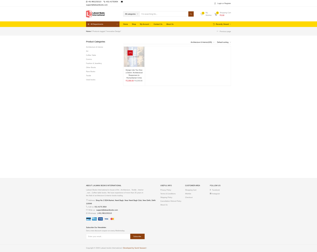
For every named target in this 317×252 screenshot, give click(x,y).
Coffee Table (91, 55)
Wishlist (188, 194)
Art (87, 51)
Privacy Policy (165, 190)
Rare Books (90, 71)
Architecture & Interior (94, 47)
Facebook (216, 190)
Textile (88, 76)
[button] (131, 14)
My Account (144, 24)
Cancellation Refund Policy (170, 201)
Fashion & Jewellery (94, 63)
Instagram (216, 194)
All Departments (97, 24)
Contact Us (158, 24)
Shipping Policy (166, 197)
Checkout (189, 197)
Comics (89, 59)
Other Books (91, 67)
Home (125, 24)
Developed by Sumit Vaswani (134, 248)
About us (169, 24)
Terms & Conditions (168, 194)
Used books (90, 80)
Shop (134, 24)
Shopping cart (190, 190)
